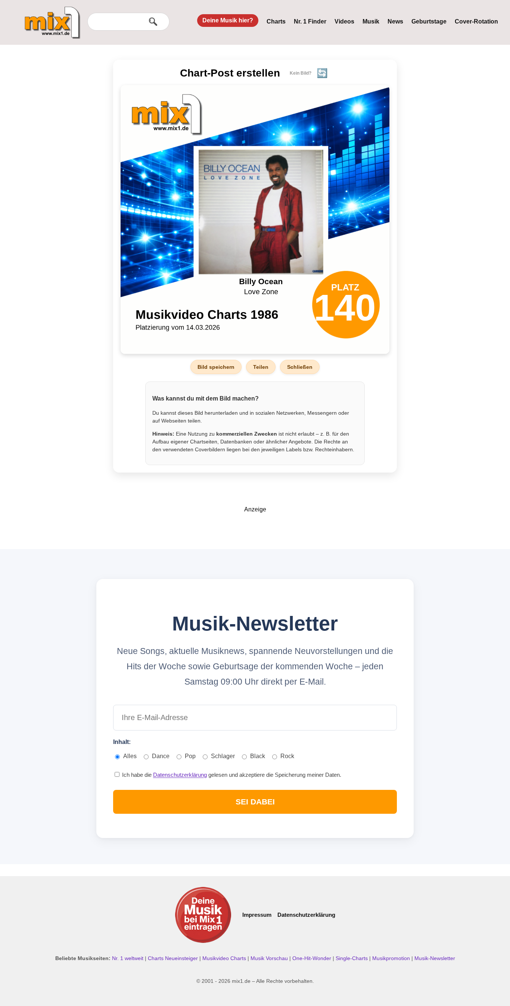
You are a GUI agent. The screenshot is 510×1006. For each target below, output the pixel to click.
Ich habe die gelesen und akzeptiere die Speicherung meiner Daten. (231, 775)
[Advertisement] (255, 529)
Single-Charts (352, 958)
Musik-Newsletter (434, 958)
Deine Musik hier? (227, 20)
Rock (287, 756)
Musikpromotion (391, 958)
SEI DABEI (255, 801)
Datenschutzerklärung (180, 775)
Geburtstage (429, 21)
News (395, 21)
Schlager (223, 756)
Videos (344, 21)
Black (257, 756)
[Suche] (153, 21)
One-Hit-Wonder (312, 958)
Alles (130, 756)
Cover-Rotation (476, 21)
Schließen (299, 367)
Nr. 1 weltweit (128, 958)
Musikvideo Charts (225, 958)
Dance (161, 756)
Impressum (256, 915)
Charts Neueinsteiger (173, 958)
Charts (276, 21)
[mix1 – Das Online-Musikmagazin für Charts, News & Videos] (49, 17)
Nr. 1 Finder (310, 21)
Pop (190, 756)
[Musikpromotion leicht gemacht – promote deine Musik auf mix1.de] (203, 915)
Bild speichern (216, 367)
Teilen (260, 367)
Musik (371, 21)
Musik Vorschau (270, 958)
